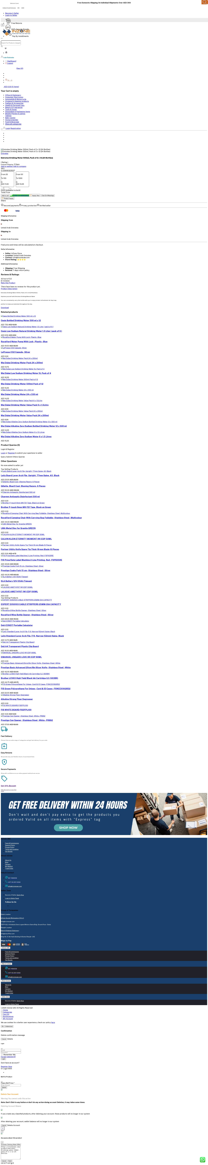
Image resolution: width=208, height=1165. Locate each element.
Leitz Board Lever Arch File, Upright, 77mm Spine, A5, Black (30, 475)
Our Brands (8, 851)
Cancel (4, 1039)
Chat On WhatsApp (48, 195)
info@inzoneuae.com (15, 886)
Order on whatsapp (21, 195)
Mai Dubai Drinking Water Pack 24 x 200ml (22, 362)
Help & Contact (6, 964)
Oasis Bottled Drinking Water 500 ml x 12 (21, 320)
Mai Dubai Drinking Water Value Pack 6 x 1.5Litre (25, 405)
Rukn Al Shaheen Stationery (10, 930)
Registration (10, 57)
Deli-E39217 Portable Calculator (17, 625)
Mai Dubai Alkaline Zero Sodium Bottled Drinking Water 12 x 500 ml (34, 426)
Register (11, 453)
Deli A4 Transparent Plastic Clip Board (20, 646)
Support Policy (10, 845)
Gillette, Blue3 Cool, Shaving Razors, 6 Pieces (23, 486)
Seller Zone (5, 997)
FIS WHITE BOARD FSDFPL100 (16, 710)
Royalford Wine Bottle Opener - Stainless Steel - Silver (27, 615)
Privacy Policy (9, 847)
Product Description (9, 289)
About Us (8, 860)
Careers (8, 864)
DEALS (7, 139)
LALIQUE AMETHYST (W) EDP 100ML (19, 591)
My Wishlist (9, 866)
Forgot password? (8, 1057)
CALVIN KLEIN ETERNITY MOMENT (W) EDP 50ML (26, 539)
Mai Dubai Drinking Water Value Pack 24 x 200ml (25, 415)
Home (7, 73)
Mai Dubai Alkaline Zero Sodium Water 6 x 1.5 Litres (26, 436)
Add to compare (19, 166)
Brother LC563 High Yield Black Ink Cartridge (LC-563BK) (29, 678)
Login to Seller (11, 15)
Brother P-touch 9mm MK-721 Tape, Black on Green (26, 507)
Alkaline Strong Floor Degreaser (17, 699)
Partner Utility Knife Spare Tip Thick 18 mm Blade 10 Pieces (30, 549)
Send (9, 1161)
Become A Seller (12, 13)
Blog (6, 862)
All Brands (9, 75)
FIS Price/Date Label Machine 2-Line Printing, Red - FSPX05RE (31, 560)
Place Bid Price (8, 1083)
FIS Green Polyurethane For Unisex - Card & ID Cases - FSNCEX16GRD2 (35, 688)
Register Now (6, 1067)
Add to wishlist (7, 166)
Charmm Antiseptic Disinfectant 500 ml (20, 496)
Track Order (9, 868)
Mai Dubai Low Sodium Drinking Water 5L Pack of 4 (26, 373)
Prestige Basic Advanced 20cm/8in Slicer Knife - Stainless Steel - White (36, 667)
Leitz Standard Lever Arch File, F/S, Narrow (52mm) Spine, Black (32, 636)
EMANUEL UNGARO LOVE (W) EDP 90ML (21, 657)
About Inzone (6, 981)
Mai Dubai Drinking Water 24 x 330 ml (19, 394)
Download (5, 308)
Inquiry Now (35, 195)
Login (5, 57)
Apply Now (20, 895)
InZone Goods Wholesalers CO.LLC (12, 918)
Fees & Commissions (12, 843)
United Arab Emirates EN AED (13, 8)
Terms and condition (12, 849)
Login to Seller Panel (12, 898)
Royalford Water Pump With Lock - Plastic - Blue (24, 341)
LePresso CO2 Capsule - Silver (15, 352)
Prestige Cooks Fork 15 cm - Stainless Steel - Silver (25, 570)
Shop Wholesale (11, 82)
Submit (4, 1087)
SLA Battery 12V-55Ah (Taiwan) (16, 581)
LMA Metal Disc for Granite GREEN (18, 528)
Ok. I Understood (7, 1026)
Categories (9, 78)
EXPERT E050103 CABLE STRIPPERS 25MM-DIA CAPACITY (31, 604)
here (53, 1022)
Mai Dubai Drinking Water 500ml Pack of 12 (22, 384)
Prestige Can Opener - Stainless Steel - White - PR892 (27, 720)
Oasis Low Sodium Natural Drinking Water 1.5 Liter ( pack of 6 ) (31, 331)
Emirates (4, 154)
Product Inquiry (8, 198)
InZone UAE (5, 948)
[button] (6, 53)
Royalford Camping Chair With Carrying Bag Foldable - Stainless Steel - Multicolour (41, 517)
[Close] (2, 1081)
